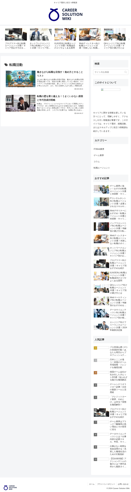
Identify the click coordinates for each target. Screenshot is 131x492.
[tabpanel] (16, 38)
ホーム (92, 484)
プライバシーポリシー (106, 484)
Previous (2, 39)
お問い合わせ (123, 484)
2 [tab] (65, 54)
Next (129, 39)
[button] (125, 72)
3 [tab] (69, 54)
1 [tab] (61, 54)
